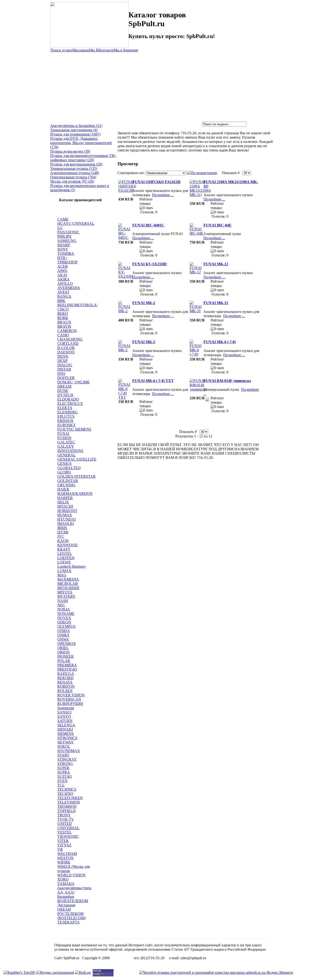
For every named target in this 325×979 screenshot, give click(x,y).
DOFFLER (66, 378)
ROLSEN (65, 691)
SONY (62, 249)
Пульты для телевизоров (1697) (75, 134)
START (63, 755)
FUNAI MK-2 (143, 303)
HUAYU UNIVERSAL (75, 223)
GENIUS (64, 464)
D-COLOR (66, 348)
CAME (63, 219)
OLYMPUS (66, 626)
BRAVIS (64, 326)
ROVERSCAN (69, 699)
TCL (61, 785)
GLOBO (64, 472)
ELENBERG (67, 412)
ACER (62, 266)
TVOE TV (65, 819)
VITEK (63, 841)
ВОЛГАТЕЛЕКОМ (72, 901)
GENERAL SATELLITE (76, 459)
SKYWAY (65, 742)
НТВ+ (62, 258)
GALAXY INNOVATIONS (70, 448)
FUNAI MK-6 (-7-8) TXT (153, 381)
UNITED (64, 824)
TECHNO (65, 794)
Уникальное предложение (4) (74, 130)
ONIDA (63, 631)
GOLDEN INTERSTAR (76, 476)
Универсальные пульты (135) (73, 168)
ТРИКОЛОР (67, 262)
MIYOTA (65, 592)
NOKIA (63, 609)
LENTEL (64, 554)
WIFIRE (63, 862)
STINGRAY (67, 759)
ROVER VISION (71, 695)
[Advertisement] (162, 86)
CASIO (63, 335)
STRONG (65, 764)
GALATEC (66, 442)
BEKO (62, 313)
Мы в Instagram (125, 50)
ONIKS (63, 635)
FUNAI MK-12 (215, 264)
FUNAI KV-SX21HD (149, 264)
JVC (60, 536)
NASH (62, 601)
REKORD (65, 678)
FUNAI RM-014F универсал (227, 381)
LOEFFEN (65, 558)
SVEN (62, 781)
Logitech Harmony (71, 566)
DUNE (62, 391)
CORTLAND (68, 343)
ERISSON (65, 421)
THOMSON (67, 806)
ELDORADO (68, 399)
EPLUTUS (65, 416)
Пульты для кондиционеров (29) (76, 164)
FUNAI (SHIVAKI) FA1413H (156, 182)
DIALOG (64, 365)
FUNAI (63, 434)
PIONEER (65, 656)
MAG (61, 575)
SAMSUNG (66, 241)
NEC (61, 605)
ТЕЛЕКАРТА (68, 922)
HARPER (65, 498)
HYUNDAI (66, 519)
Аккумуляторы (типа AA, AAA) (74, 890)
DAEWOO (66, 352)
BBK (61, 301)
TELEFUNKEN (70, 798)
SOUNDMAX (68, 751)
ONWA (63, 639)
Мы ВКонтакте (101, 50)
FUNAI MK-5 (143, 342)
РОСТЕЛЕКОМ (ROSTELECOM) (71, 916)
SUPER (63, 768)
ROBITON (66, 686)
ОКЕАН (64, 909)
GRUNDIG (66, 485)
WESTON (65, 858)
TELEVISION (68, 802)
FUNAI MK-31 (215, 303)
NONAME (65, 614)
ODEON (64, 622)
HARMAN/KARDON (75, 494)
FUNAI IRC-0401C (148, 225)
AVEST (63, 292)
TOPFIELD (66, 811)
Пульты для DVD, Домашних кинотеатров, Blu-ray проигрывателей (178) (81, 142)
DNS (61, 374)
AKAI (62, 275)
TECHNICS (66, 789)
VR (60, 849)
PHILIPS (64, 236)
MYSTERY (66, 596)
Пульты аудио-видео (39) (70, 151)
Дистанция (66, 905)
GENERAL (66, 455)
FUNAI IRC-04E (217, 225)
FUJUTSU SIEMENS (74, 429)
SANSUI (64, 712)
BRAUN (64, 322)
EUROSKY (66, 425)
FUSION (64, 438)
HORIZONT (67, 511)
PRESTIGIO (67, 669)
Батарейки (65, 896)
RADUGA (65, 674)
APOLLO (65, 283)
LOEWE (64, 562)
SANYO (64, 716)
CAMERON (67, 331)
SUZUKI (64, 776)
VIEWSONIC (68, 836)
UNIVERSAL (68, 828)
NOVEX (64, 618)
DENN (62, 356)
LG (60, 228)
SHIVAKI (65, 729)
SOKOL (63, 746)
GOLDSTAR (67, 481)
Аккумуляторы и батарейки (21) (76, 126)
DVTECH (65, 395)
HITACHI (65, 506)
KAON (63, 541)
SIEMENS (65, 734)
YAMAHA (65, 884)
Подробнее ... (163, 195)
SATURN (65, 721)
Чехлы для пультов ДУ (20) (72, 181)
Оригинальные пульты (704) (73, 177)
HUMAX (64, 515)
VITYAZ (64, 845)
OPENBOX (66, 644)
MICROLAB (67, 584)
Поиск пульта (61, 50)
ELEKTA (64, 408)
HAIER (63, 489)
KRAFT (63, 549)
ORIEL (63, 648)
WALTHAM (67, 854)
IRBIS (62, 528)
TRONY (64, 815)
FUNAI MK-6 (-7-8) (219, 342)
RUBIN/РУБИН (70, 704)
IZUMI (62, 532)
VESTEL (64, 832)
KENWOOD (67, 545)
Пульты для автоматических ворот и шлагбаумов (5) (79, 188)
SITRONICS (67, 738)
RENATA (65, 682)
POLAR (63, 661)
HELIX (63, 502)
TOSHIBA (65, 253)
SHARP (63, 245)
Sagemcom (65, 708)
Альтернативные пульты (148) (74, 173)
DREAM (64, 386)
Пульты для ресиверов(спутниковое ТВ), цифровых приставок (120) (83, 158)
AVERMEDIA (68, 288)
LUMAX (64, 571)
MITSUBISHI (68, 588)
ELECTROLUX (70, 404)
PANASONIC (68, 232)
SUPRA (63, 772)
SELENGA (66, 725)
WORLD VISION (71, 875)
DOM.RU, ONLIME (73, 382)
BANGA (64, 296)
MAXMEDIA (68, 579)
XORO (63, 879)
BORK (62, 318)
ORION (63, 652)
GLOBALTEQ (69, 468)
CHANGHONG (70, 339)
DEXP (62, 361)
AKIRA (63, 279)
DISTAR (64, 369)
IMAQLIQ (65, 524)
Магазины (80, 50)
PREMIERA (67, 665)
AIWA (62, 271)
